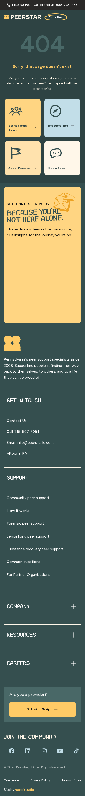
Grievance (11, 780)
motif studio (24, 790)
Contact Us (17, 420)
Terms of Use (71, 780)
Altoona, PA (17, 453)
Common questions (23, 561)
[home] (22, 16)
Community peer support (28, 498)
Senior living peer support (28, 536)
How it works (18, 510)
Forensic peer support (25, 523)
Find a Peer (56, 17)
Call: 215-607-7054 (23, 431)
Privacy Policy (40, 780)
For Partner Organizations (28, 574)
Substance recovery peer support (35, 549)
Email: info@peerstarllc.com (30, 442)
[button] (77, 16)
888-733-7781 (67, 5)
